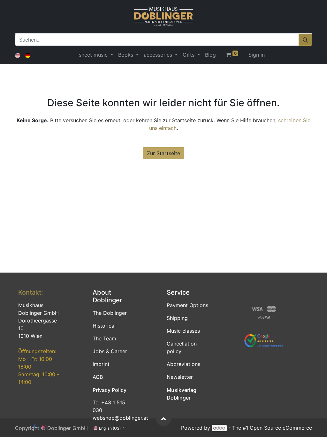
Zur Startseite (163, 153)
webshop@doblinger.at (120, 418)
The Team (104, 338)
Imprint (101, 364)
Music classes (183, 331)
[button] (163, 418)
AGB (98, 377)
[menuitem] (210, 54)
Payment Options (187, 305)
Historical (104, 325)
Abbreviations (183, 364)
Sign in (256, 55)
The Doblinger (110, 313)
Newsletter (180, 377)
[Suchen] (305, 40)
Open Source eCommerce (281, 428)
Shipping (177, 318)
